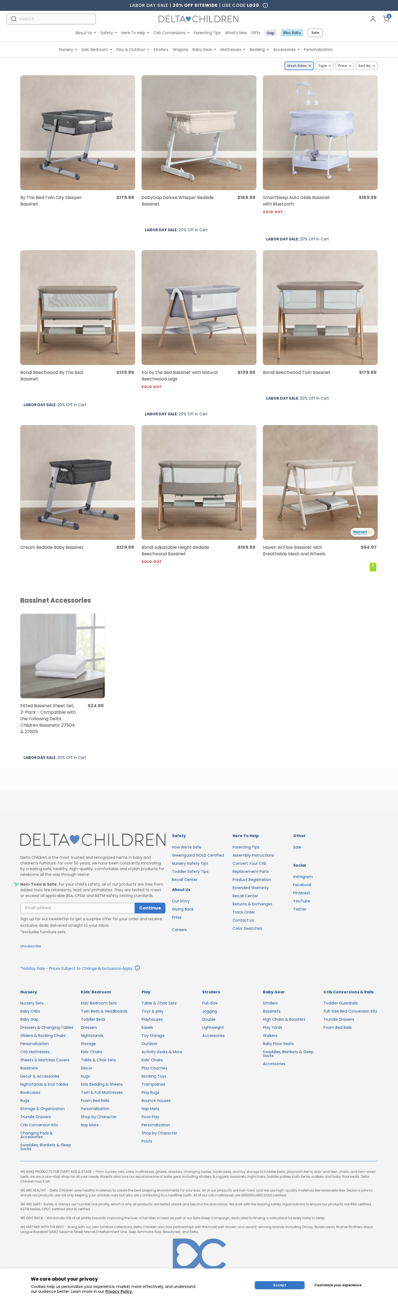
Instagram (303, 876)
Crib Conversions (169, 32)
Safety (106, 32)
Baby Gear (202, 49)
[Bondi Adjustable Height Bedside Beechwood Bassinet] (199, 482)
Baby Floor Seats (278, 1043)
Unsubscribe (30, 946)
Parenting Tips (207, 32)
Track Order (244, 912)
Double (209, 1019)
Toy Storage (153, 1035)
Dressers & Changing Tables (46, 1027)
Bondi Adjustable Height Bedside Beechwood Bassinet (175, 554)
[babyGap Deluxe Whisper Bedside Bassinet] (199, 132)
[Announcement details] (137, 968)
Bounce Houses (156, 1100)
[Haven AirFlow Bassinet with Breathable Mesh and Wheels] (320, 482)
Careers (179, 929)
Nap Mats (90, 1125)
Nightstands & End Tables (44, 1084)
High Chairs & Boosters (284, 1019)
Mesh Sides (297, 65)
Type (322, 65)
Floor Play (150, 1117)
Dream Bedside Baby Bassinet (52, 547)
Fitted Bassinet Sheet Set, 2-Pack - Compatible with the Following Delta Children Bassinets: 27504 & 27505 (48, 719)
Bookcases (30, 1092)
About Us (83, 32)
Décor (86, 1068)
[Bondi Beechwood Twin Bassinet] (320, 307)
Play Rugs (150, 1092)
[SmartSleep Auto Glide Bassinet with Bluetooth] (320, 132)
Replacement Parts (251, 871)
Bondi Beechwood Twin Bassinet (297, 372)
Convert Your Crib (249, 863)
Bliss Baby (292, 32)
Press (177, 917)
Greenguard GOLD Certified (198, 855)
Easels (147, 1027)
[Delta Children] (92, 840)
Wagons (180, 49)
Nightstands (92, 1035)
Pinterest (301, 893)
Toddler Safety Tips (190, 871)
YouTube (301, 901)
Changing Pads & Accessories (36, 1135)
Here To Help (133, 32)
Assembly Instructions (253, 855)
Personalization (318, 49)
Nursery (66, 49)
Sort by (364, 65)
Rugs (24, 1100)
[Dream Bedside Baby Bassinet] (77, 482)
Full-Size (210, 1003)
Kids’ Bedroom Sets (99, 1003)
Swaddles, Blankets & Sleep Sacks (45, 1146)
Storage (88, 1043)
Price (342, 65)
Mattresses (230, 49)
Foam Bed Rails (95, 1100)
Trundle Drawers (35, 1117)
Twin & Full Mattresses (102, 1092)
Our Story (181, 901)
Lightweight (213, 1027)
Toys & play (153, 1011)
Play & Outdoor (130, 49)
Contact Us (243, 920)
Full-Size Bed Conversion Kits (350, 1011)
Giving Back (183, 909)
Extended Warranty (251, 887)
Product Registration (252, 879)
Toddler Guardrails (341, 1003)
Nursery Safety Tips (190, 863)
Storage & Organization (42, 1108)
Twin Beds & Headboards (104, 1011)
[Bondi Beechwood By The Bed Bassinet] (77, 307)
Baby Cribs (30, 1011)
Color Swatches (247, 928)
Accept (279, 1285)
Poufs (147, 1141)
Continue (150, 908)
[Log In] (373, 19)
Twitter (299, 909)
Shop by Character (99, 1117)
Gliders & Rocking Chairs (43, 1035)
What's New (236, 32)
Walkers (270, 1035)
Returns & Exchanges (252, 904)
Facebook (302, 884)
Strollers (161, 49)
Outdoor (150, 1043)
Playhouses (152, 1019)
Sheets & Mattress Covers (44, 1060)
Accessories (284, 49)
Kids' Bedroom (94, 49)
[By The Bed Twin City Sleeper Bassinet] (77, 132)
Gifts (255, 32)
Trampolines (153, 1084)
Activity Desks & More (162, 1052)
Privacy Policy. (119, 1291)
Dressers (89, 1027)
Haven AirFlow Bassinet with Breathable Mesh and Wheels (294, 550)
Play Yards (272, 1027)
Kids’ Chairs (91, 1052)
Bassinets (29, 1068)
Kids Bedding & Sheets (102, 1084)
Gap (271, 33)
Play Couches (154, 1068)
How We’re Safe (186, 847)
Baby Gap (29, 1019)
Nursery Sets (32, 1003)
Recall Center (184, 879)
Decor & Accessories (39, 1076)
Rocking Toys (154, 1076)
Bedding (257, 49)
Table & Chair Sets (98, 1060)
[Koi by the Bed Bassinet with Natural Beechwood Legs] (199, 307)
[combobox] (51, 18)
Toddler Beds (93, 1019)
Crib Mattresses (35, 1052)
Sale (315, 32)
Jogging (209, 1011)
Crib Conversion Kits (39, 1125)
